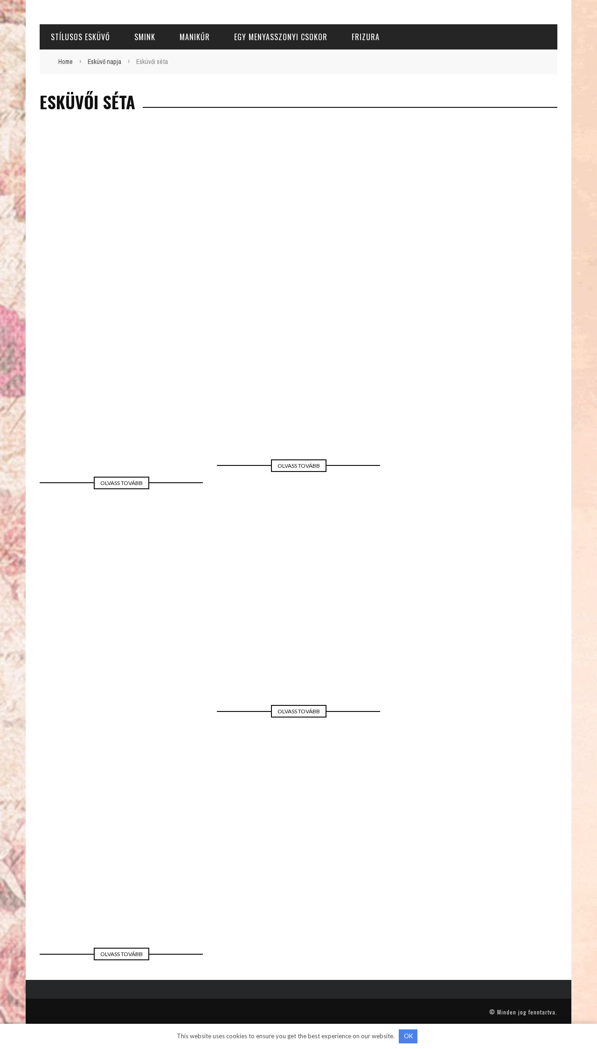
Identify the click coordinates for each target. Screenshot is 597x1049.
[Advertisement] (298, 175)
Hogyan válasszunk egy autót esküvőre (298, 365)
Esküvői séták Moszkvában (298, 606)
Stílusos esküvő (80, 36)
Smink (144, 36)
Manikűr (195, 36)
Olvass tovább (121, 482)
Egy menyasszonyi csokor (280, 36)
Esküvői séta (118, 393)
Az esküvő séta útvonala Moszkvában (121, 378)
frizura (366, 36)
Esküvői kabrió (121, 860)
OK (408, 1036)
